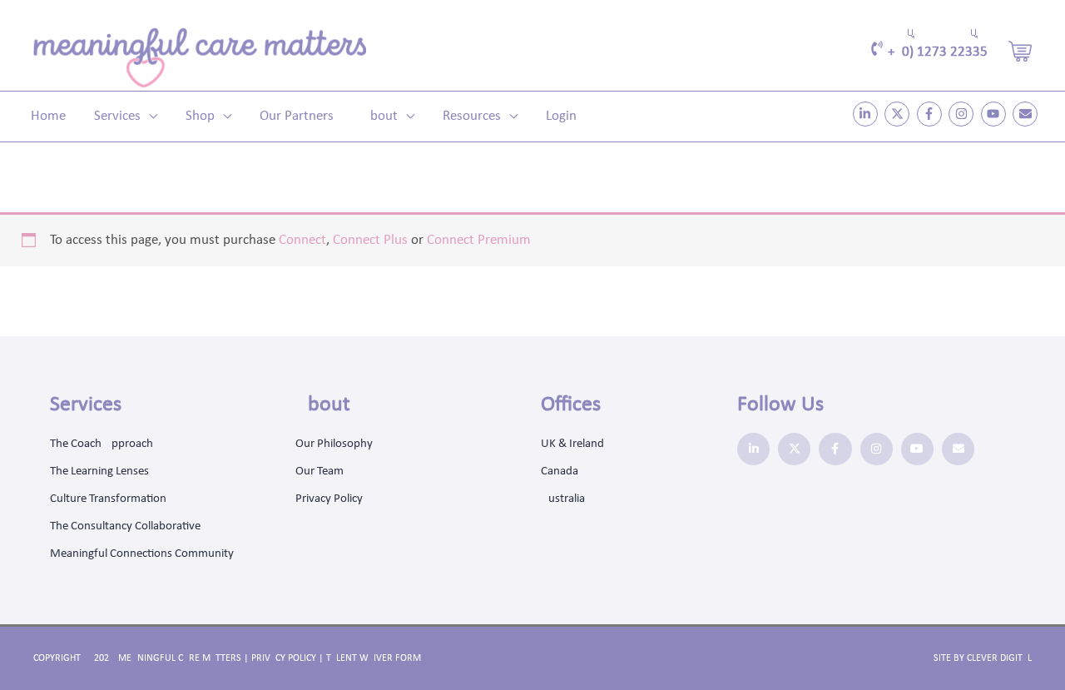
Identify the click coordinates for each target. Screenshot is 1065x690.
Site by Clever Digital (983, 658)
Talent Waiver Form (373, 658)
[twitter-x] (899, 114)
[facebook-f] (931, 114)
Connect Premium (479, 240)
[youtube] (995, 114)
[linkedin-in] (867, 114)
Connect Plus (370, 240)
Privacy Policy (283, 658)
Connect (302, 240)
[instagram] (963, 114)
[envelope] (1027, 114)
